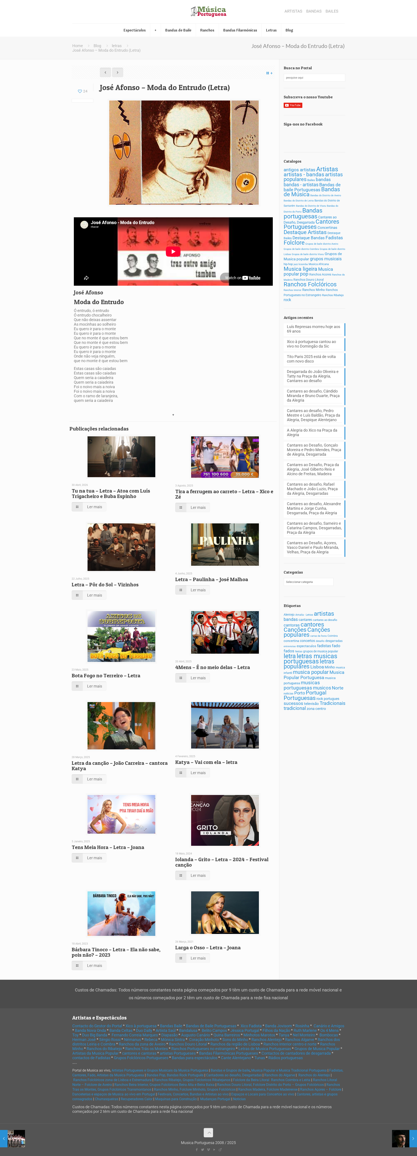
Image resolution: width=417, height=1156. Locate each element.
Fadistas (334, 237)
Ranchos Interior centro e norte (290, 1044)
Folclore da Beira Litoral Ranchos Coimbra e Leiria (271, 1080)
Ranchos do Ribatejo (104, 1048)
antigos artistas (299, 169)
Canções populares (307, 632)
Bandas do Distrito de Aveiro (325, 195)
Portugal (316, 692)
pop (304, 274)
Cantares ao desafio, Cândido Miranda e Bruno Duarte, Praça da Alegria (313, 395)
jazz (296, 264)
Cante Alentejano (236, 1057)
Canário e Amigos (329, 1026)
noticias (288, 693)
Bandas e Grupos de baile (230, 1070)
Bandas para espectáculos (194, 1057)
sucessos (293, 703)
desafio (320, 641)
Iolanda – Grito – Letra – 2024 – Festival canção (221, 862)
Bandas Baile (171, 1026)
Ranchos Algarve (299, 1039)
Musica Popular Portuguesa (314, 675)
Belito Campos (214, 1030)
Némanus (132, 1039)
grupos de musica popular (320, 651)
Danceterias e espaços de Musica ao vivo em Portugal (113, 1094)
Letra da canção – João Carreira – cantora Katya (120, 766)
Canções (295, 629)
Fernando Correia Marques (135, 1035)
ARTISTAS (293, 11)
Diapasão (169, 1035)
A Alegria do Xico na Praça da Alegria (312, 432)
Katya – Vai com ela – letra (206, 762)
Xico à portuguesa (141, 1026)
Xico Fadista (251, 1026)
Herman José (84, 1039)
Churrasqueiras (106, 1099)
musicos (322, 688)
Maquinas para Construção (176, 1099)
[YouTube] (214, 1150)
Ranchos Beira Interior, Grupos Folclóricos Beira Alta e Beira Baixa (164, 1085)
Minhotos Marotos (259, 1035)
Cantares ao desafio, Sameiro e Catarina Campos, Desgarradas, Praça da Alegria (314, 528)
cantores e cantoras (139, 1053)
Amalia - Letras (304, 614)
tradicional (295, 708)
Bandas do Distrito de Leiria (299, 200)
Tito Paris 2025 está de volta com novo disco (311, 358)
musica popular (311, 672)
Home (77, 45)
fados (289, 650)
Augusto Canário (195, 1035)
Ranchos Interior (292, 290)
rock (287, 300)
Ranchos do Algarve (279, 1075)
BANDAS (314, 11)
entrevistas (290, 646)
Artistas (327, 169)
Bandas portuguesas (303, 213)
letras (117, 45)
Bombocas (328, 1035)
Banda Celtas (120, 1030)
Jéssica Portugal (244, 1030)
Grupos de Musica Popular (317, 1048)
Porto (299, 693)
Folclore (294, 242)
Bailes (311, 180)
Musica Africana (319, 264)
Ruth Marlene (305, 1030)
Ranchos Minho (313, 290)
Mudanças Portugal (215, 1099)
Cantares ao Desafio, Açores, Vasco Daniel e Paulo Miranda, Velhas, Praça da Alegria (313, 547)
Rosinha (302, 1026)
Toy (75, 1035)
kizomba (303, 264)
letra (290, 656)
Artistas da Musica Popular (95, 1053)
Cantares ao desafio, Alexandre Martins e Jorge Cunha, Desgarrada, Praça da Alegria (314, 508)
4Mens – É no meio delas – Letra (212, 667)
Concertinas (327, 227)
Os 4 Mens (329, 1030)
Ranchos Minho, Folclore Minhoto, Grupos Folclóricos (195, 1089)
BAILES (332, 11)
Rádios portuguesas (285, 1057)
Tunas (259, 1057)
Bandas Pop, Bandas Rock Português (175, 1075)
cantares (305, 620)
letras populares (309, 664)
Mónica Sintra (173, 1039)
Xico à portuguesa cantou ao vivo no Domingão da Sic (311, 343)
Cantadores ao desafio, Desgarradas (234, 1075)
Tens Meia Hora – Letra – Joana (108, 847)
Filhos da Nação (276, 1030)
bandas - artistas (301, 184)
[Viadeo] (220, 1150)
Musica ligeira (300, 269)
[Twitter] (202, 1150)
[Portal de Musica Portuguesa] (208, 11)
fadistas (324, 645)
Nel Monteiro (304, 1035)
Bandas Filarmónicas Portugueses (228, 1053)
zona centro (316, 709)
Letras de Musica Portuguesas (264, 1048)
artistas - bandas (304, 174)
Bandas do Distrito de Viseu (311, 205)
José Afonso (88, 292)
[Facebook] (196, 1150)
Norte (337, 688)
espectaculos (306, 646)
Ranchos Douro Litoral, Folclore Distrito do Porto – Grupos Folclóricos (270, 1085)
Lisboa (317, 667)
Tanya (284, 1035)
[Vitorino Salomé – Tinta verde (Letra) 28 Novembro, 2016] (404, 1138)
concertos (307, 641)
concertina (291, 641)
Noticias (239, 1099)
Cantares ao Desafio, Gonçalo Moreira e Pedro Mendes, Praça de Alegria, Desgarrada (314, 450)
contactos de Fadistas (91, 1057)
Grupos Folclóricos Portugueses (141, 1057)
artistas (324, 613)
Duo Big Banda (94, 1035)
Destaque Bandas (309, 237)
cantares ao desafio (325, 620)
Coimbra (333, 635)
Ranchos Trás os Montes (146, 1048)
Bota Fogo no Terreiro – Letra (106, 675)
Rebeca (150, 1039)
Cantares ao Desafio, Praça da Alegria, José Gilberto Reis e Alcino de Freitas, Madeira (313, 469)
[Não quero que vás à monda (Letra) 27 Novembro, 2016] (12, 1138)
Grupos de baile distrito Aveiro (321, 243)
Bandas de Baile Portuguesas (211, 1026)
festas (298, 651)
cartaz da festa (318, 636)
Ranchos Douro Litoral (308, 279)
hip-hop (288, 264)
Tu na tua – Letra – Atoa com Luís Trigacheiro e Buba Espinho (111, 493)
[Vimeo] (208, 1150)
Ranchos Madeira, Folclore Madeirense (268, 1089)
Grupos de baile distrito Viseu (308, 254)
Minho (330, 667)
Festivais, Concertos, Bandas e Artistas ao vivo (193, 1094)
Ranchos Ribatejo (333, 295)
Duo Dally (144, 1030)
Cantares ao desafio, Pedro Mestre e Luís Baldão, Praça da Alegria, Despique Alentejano (313, 415)
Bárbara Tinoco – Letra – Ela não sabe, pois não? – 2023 (116, 952)
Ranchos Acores (320, 274)
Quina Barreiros (226, 1035)
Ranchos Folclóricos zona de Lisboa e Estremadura (112, 1080)
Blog (97, 45)
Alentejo (289, 614)
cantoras (292, 625)
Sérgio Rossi (110, 1039)
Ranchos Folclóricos (310, 284)
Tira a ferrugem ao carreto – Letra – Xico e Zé (224, 494)
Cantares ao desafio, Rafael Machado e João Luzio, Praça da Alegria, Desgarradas (312, 489)
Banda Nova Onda (90, 1030)
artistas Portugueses (178, 1053)
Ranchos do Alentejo (314, 1075)
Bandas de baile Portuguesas (312, 187)
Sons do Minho (235, 1039)
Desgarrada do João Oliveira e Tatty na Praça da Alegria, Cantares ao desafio (313, 376)
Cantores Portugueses (311, 224)
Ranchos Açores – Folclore (320, 1089)
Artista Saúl (166, 1030)
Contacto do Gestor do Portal (97, 1026)
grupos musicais (326, 258)
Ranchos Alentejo (267, 1039)
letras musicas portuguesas (310, 658)
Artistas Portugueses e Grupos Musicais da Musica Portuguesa (160, 1070)
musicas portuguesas (302, 685)
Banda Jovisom (278, 1026)
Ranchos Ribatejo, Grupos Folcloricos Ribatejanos (192, 1080)
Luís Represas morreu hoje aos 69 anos (313, 328)
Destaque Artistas (305, 232)
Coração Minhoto (204, 1039)
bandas (323, 179)
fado (336, 645)
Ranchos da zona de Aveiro (142, 1044)
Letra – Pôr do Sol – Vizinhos (105, 584)
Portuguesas (300, 698)
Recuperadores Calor (136, 1099)
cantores (312, 624)
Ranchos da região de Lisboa (235, 1044)
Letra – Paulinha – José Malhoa (211, 579)
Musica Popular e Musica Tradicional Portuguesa (289, 1070)
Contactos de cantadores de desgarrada (296, 1053)
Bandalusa (188, 1030)
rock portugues (327, 699)
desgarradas (334, 641)
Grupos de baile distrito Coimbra (301, 249)
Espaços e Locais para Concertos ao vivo (262, 1094)
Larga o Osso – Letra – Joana (208, 947)
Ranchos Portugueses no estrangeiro (203, 1048)
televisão (311, 703)
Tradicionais (332, 703)
